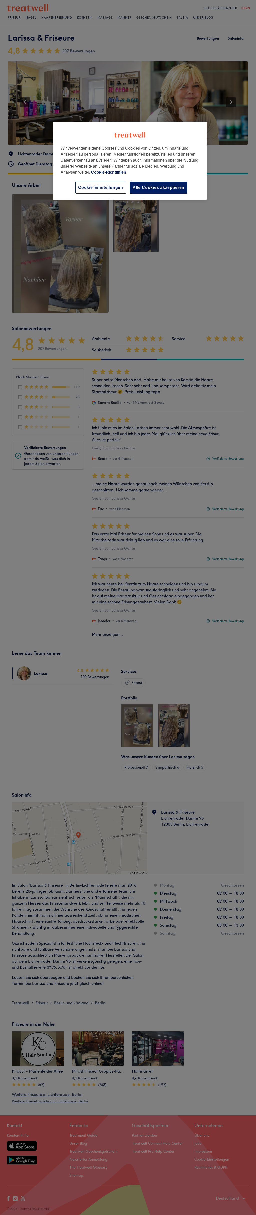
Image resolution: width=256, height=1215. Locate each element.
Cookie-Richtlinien (108, 172)
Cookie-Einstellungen (100, 187)
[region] (130, 161)
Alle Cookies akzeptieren (158, 187)
